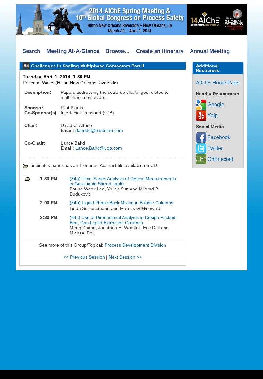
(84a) (76, 178)
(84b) (76, 202)
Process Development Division (135, 245)
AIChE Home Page (218, 82)
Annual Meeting (210, 51)
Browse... (118, 51)
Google (215, 104)
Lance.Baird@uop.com (98, 148)
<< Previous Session (84, 257)
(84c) (75, 217)
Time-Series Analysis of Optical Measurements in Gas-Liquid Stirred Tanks (123, 181)
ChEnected (219, 159)
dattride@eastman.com (98, 130)
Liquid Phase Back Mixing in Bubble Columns (127, 202)
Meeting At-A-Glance (73, 51)
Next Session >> (125, 257)
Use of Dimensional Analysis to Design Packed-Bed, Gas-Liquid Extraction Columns (123, 220)
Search (31, 51)
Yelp (212, 115)
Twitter (214, 148)
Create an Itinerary (159, 51)
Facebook (218, 137)
